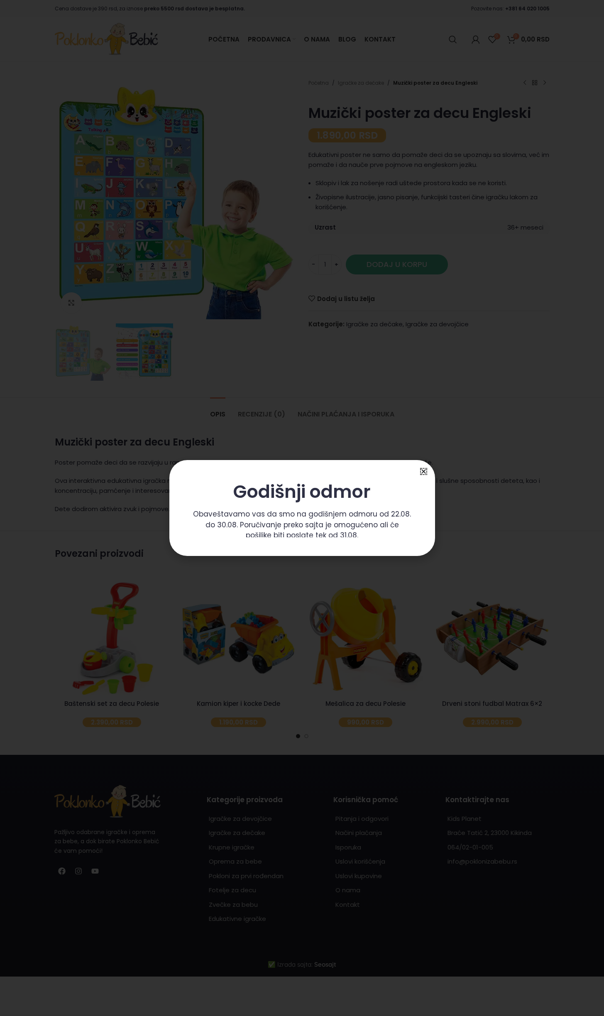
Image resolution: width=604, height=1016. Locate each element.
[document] (302, 508)
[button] (424, 471)
